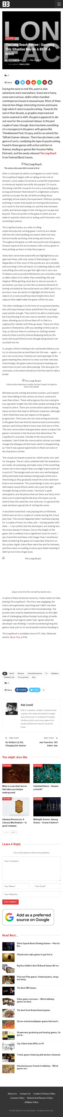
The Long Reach (23, 677)
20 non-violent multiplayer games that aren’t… (38, 1021)
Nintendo (21, 673)
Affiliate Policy (31, 1102)
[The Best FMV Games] (8, 991)
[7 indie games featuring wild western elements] (8, 1058)
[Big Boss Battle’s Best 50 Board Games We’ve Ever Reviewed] (8, 968)
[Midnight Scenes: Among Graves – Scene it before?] (47, 806)
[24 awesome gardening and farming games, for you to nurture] (8, 1035)
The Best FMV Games (26, 988)
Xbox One (15, 637)
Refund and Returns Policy (40, 1098)
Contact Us (25, 1093)
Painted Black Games (35, 673)
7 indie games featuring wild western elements (38, 1055)
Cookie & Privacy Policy (44, 1093)
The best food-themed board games (33, 1010)
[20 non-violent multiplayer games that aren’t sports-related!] (8, 1024)
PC (46, 673)
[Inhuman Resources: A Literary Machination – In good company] (16, 806)
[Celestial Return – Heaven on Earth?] (47, 773)
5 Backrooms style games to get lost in (34, 954)
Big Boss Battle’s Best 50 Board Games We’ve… (38, 965)
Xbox (34, 677)
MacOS (11, 673)
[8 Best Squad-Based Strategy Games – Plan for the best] (8, 946)
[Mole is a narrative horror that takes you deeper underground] (16, 773)
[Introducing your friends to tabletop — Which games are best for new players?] (8, 1069)
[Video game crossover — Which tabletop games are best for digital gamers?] (8, 1002)
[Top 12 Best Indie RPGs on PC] (8, 1046)
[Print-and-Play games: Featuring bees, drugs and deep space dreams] (8, 980)
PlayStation (55, 673)
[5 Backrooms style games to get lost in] (8, 957)
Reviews (10, 38)
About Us (12, 1093)
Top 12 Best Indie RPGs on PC (30, 1043)
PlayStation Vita (9, 677)
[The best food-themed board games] (8, 1013)
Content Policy (17, 1098)
